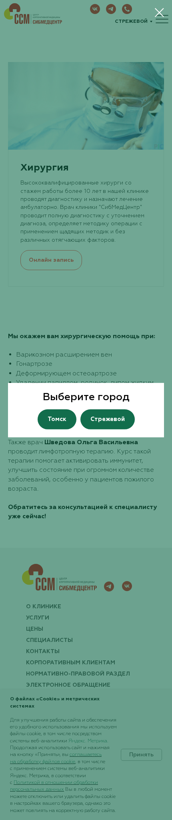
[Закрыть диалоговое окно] (159, 12)
